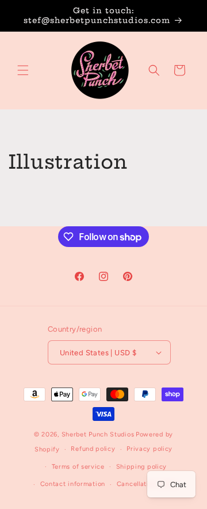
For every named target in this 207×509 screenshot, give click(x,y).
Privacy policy (149, 449)
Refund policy (93, 449)
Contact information (72, 484)
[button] (23, 70)
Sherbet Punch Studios (98, 434)
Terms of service (78, 466)
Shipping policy (141, 466)
